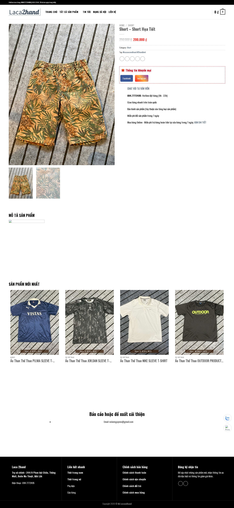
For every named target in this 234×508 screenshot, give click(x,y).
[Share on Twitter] (127, 58)
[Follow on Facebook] (221, 2)
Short (131, 25)
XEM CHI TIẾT (200, 122)
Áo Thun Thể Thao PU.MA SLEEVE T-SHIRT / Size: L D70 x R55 (31, 361)
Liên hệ (112, 12)
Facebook (127, 78)
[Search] (119, 12)
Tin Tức (87, 12)
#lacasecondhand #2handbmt (134, 52)
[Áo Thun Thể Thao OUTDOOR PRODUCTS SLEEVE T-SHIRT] (199, 322)
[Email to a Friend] (132, 58)
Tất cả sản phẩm (69, 12)
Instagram (141, 78)
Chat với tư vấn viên (138, 88)
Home (121, 25)
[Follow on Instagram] (224, 2)
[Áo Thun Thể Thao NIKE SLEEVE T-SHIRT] (144, 322)
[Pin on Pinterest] (137, 58)
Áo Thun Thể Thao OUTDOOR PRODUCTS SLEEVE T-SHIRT (199, 361)
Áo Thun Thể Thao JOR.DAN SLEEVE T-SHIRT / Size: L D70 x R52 (87, 361)
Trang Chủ (51, 12)
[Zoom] (12, 161)
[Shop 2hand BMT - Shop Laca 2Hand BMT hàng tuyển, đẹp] (25, 11)
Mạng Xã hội (99, 12)
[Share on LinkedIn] (142, 58)
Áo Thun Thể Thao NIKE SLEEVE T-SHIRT (143, 361)
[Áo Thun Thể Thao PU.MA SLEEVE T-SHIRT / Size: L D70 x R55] (34, 322)
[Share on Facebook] (122, 58)
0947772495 (26, 2)
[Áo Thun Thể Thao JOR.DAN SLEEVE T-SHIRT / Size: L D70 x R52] (89, 322)
